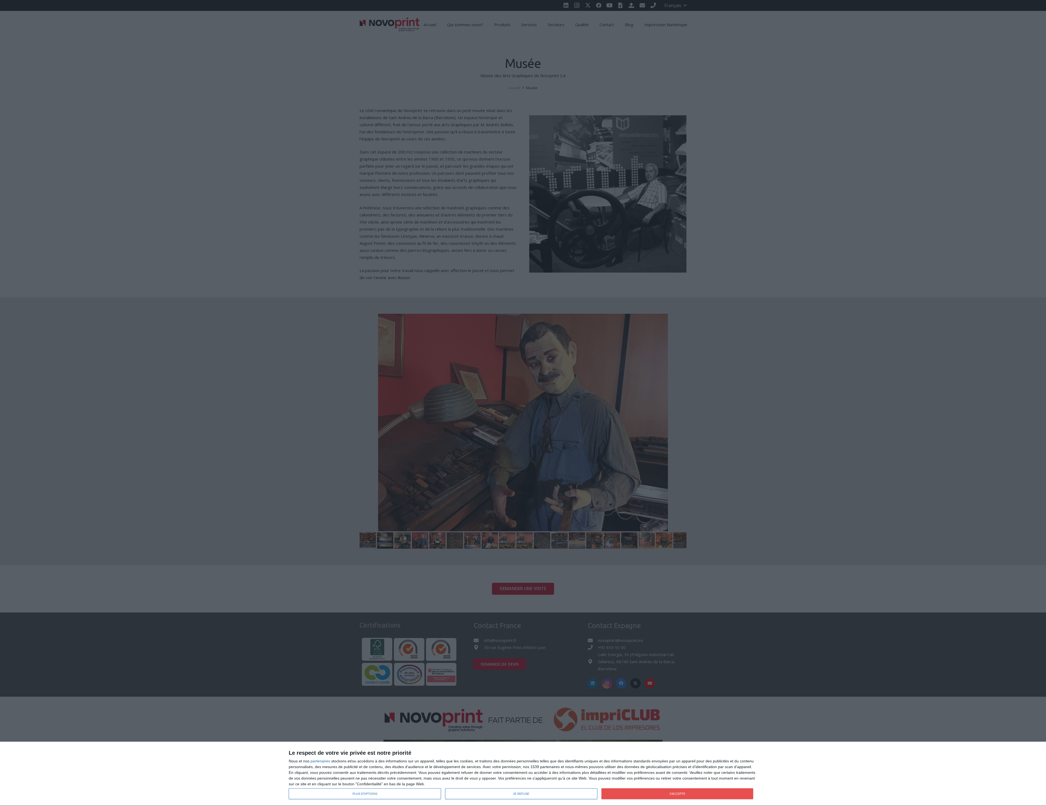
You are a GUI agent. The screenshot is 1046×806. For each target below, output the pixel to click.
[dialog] (523, 774)
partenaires (320, 761)
